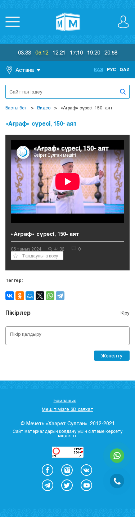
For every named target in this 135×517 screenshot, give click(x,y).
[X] (40, 295)
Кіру (125, 313)
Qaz (125, 69)
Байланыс (65, 400)
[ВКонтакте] (9, 295)
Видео (43, 107)
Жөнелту (111, 356)
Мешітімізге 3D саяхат (67, 409)
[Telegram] (60, 295)
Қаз (98, 69)
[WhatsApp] (50, 295)
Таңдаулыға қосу (40, 255)
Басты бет (16, 107)
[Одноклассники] (19, 295)
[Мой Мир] (30, 295)
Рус (111, 69)
